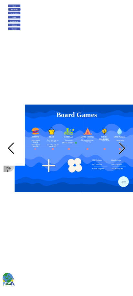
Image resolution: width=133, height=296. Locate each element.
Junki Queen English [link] (36, 141)
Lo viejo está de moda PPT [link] (53, 145)
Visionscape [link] (69, 140)
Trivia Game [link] (105, 140)
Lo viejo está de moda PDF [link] (53, 141)
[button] (11, 148)
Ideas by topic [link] (116, 160)
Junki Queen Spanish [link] (36, 145)
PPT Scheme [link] (97, 164)
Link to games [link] (116, 164)
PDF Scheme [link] (97, 160)
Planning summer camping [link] (87, 141)
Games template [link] (98, 168)
